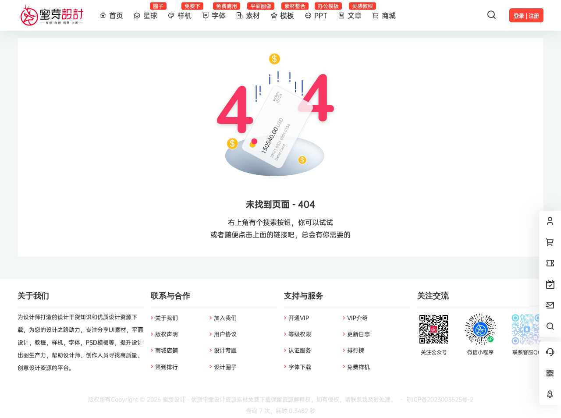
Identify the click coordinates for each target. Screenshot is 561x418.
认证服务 (299, 350)
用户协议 (225, 334)
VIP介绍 (357, 318)
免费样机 (358, 367)
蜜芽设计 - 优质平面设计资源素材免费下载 (216, 399)
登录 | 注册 (526, 16)
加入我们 (225, 318)
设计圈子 (225, 367)
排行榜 (355, 350)
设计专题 (225, 350)
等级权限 (299, 334)
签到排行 (166, 367)
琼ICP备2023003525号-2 (439, 399)
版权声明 (166, 334)
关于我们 (166, 318)
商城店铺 (166, 350)
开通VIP (298, 318)
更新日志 (358, 334)
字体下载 (299, 367)
